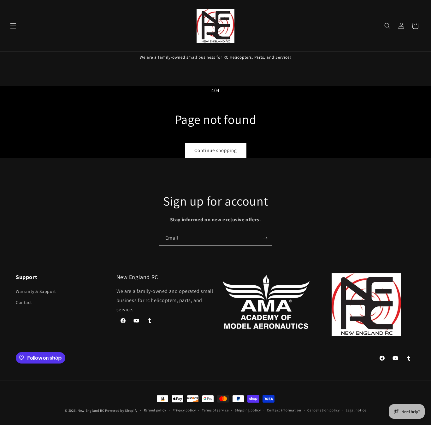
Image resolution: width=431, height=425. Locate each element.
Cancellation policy (323, 410)
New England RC (91, 410)
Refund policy (155, 410)
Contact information (284, 410)
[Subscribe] (265, 238)
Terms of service (215, 410)
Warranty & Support (36, 291)
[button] (13, 26)
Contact (24, 302)
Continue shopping (215, 150)
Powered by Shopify (121, 410)
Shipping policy (248, 410)
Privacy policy (184, 410)
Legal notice (356, 410)
